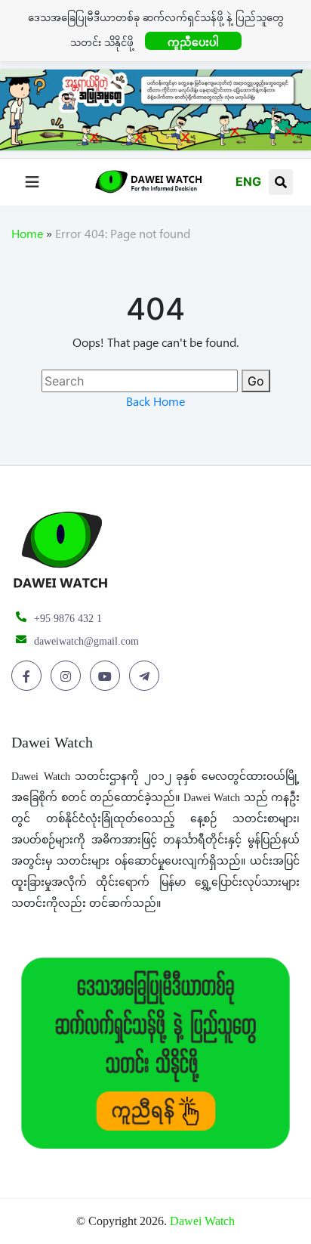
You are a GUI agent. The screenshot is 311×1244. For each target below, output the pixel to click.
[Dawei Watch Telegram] (147, 676)
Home (27, 236)
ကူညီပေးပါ (193, 42)
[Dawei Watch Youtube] (107, 676)
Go (256, 380)
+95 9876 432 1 (68, 618)
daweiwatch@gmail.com (86, 641)
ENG (248, 181)
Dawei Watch (202, 1221)
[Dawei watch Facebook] (29, 676)
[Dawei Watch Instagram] (68, 676)
